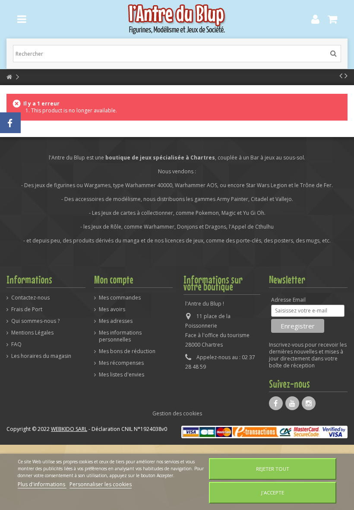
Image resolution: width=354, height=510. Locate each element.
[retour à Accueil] (9, 77)
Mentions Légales (32, 332)
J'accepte (272, 492)
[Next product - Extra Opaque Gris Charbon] (346, 75)
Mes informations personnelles (120, 336)
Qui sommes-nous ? (35, 321)
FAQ (16, 344)
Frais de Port (26, 309)
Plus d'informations (42, 484)
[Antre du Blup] (177, 19)
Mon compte (113, 280)
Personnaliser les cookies (101, 484)
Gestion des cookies (177, 413)
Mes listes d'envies (121, 374)
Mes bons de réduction (127, 351)
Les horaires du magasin (41, 356)
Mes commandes (120, 297)
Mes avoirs (112, 309)
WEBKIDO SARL (69, 429)
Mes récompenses (121, 363)
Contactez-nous (30, 297)
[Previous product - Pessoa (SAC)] (340, 75)
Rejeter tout (272, 468)
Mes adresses (116, 321)
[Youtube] (292, 403)
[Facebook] (276, 403)
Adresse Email (288, 299)
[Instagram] (309, 403)
